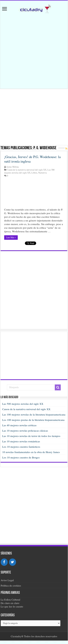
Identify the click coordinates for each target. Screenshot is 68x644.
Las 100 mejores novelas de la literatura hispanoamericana (33, 414)
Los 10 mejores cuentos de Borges (21, 457)
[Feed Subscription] (66, 148)
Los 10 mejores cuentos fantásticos (21, 446)
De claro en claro (10, 603)
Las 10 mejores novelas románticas (21, 441)
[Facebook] (4, 562)
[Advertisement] (34, 51)
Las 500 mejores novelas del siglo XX (29, 171)
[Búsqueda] (58, 387)
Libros (34, 172)
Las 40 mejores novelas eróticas (19, 425)
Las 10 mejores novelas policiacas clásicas (25, 430)
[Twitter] (12, 562)
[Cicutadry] (34, 8)
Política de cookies (11, 585)
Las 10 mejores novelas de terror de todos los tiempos (31, 436)
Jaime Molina (12, 166)
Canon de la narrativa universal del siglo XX (26, 169)
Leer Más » (11, 237)
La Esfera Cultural (10, 599)
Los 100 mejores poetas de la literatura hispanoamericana (33, 420)
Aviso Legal (7, 580)
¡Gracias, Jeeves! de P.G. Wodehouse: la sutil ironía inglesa (32, 159)
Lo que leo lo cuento (12, 606)
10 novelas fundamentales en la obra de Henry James (31, 452)
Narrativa (42, 172)
